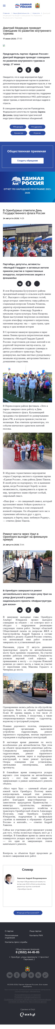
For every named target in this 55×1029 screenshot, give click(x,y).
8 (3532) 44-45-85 (27, 952)
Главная (6, 13)
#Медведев (18, 127)
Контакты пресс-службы (16, 942)
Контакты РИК (36, 935)
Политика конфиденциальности (27, 997)
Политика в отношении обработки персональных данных (27, 999)
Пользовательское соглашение (28, 995)
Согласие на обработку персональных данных (27, 1002)
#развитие (18, 133)
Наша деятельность (21, 13)
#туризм (37, 133)
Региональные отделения (11, 936)
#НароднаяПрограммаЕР (28, 913)
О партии (9, 931)
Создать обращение (27, 160)
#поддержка (36, 127)
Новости (36, 13)
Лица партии (35, 931)
